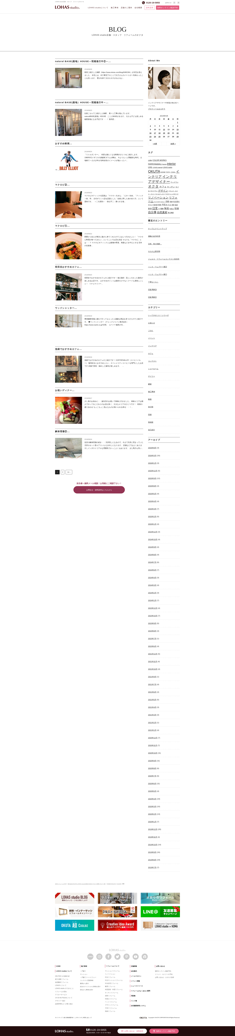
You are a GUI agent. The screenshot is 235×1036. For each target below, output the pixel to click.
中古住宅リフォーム (111, 983)
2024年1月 (152, 600)
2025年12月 (152, 471)
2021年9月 (152, 677)
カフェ (163, 186)
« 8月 (155, 144)
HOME (58, 966)
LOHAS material (157, 167)
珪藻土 (172, 209)
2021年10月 (152, 669)
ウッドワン (174, 182)
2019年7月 (152, 867)
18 (159, 133)
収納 (171, 202)
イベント (151, 338)
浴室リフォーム (110, 996)
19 (164, 133)
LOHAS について (60, 985)
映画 (150, 399)
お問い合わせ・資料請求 (132, 1031)
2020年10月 (152, 753)
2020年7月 (152, 776)
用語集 (133, 996)
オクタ (153, 186)
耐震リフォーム (110, 986)
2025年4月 (152, 501)
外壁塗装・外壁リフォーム (114, 989)
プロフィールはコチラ (156, 109)
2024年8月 (152, 555)
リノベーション (158, 197)
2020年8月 (152, 768)
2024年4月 (152, 578)
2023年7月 (152, 639)
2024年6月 (152, 570)
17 (155, 133)
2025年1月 (152, 524)
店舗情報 (134, 966)
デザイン (163, 190)
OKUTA (154, 171)
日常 (155, 208)
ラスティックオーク (171, 194)
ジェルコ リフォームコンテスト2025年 (163, 259)
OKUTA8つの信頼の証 (62, 976)
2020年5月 (152, 791)
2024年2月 (152, 593)
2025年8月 (152, 486)
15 (178, 130)
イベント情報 (135, 981)
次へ (68, 472)
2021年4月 (152, 707)
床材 (173, 205)
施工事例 (114, 8)
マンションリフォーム (112, 971)
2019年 (119, 884)
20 (169, 133)
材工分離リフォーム (61, 979)
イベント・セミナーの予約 (164, 974)
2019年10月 (152, 845)
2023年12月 (152, 608)
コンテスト (152, 361)
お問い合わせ (160, 966)
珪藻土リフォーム (111, 999)
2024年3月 (152, 585)
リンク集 (134, 1001)
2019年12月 (152, 829)
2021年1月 (152, 730)
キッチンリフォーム (111, 993)
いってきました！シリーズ (158, 315)
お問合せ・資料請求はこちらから (99, 490)
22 (178, 133)
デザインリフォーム (111, 1005)
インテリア (152, 346)
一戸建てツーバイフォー (88, 977)
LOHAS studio (67, 7)
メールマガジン (136, 976)
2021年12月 (152, 654)
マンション (83, 974)
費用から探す (84, 983)
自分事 (152, 212)
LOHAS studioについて (98, 8)
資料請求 (149, 8)
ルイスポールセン (159, 201)
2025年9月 (152, 478)
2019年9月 (152, 852)
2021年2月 (152, 723)
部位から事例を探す (86, 990)
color (150, 160)
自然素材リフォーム (61, 982)
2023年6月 (152, 646)
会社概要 (138, 8)
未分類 (150, 407)
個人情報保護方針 (68, 1017)
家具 (159, 205)
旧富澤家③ (152, 290)
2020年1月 (152, 822)
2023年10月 (152, 616)
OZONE (163, 172)
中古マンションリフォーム (114, 980)
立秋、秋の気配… (155, 244)
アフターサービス (61, 995)
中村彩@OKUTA (111, 884)
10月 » (173, 144)
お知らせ (151, 323)
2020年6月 (152, 784)
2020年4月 (152, 799)
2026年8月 (152, 448)
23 (150, 137)
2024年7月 (152, 562)
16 (150, 133)
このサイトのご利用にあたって (83, 1017)
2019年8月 (152, 860)
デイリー (151, 376)
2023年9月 (152, 623)
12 (164, 130)
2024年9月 (152, 547)
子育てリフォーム (111, 1008)
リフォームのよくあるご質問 (140, 991)
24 (155, 137)
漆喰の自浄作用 (154, 236)
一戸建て (83, 971)
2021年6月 (152, 692)
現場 (176, 208)
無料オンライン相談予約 (167, 8)
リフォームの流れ (61, 991)
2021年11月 (152, 661)
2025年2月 (152, 517)
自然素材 (162, 212)
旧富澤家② (152, 297)
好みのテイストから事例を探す (90, 986)
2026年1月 (152, 463)
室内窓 (155, 205)
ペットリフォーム (111, 1002)
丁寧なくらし (153, 282)
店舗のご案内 (126, 8)
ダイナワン (154, 191)
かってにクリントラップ (157, 229)
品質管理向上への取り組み (64, 1004)
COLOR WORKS (160, 160)
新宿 (150, 209)
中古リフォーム (110, 977)
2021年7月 (152, 684)
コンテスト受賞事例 (86, 980)
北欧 (167, 201)
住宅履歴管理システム (138, 1006)
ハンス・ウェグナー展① (157, 274)
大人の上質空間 (154, 251)
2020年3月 (152, 806)
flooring (164, 164)
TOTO (168, 172)
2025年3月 (152, 509)
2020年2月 (152, 814)
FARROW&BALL (155, 164)
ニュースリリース (137, 986)
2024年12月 (152, 532)
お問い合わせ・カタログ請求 (164, 977)
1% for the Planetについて (63, 998)
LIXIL (150, 167)
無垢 (166, 208)
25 (159, 137)
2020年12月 (152, 738)
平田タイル (166, 205)
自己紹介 (151, 430)
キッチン (171, 187)
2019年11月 (152, 837)
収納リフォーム (110, 1011)
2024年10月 (152, 539)
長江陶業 (171, 213)
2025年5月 (152, 494)
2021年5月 (152, 700)
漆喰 (162, 209)
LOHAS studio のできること (64, 988)
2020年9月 (152, 761)
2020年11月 (152, 745)
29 (178, 137)
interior (171, 163)
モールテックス (160, 194)
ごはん (173, 172)
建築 (176, 205)
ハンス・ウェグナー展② (157, 267)
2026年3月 (152, 456)
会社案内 (134, 971)
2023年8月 (152, 631)
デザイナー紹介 (60, 1001)
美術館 (150, 422)
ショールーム (153, 369)
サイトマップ (58, 1017)
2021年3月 (152, 715)
